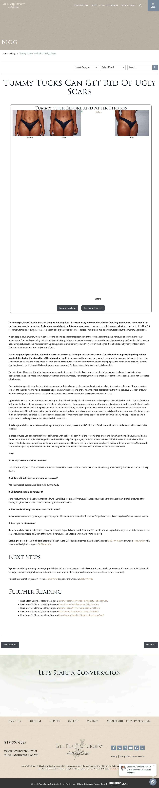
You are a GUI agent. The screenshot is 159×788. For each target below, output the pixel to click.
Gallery (73, 721)
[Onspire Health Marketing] (115, 784)
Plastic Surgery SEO (73, 784)
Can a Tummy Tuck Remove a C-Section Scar (78, 604)
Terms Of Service (138, 757)
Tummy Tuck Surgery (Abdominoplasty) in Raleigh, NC (83, 600)
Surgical (35, 721)
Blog (13, 53)
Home (5, 53)
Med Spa (54, 721)
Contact (93, 721)
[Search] (155, 67)
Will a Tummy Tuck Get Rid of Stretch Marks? (78, 611)
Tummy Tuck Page (67, 308)
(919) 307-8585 (128, 5)
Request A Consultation (105, 5)
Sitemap (114, 757)
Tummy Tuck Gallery (93, 308)
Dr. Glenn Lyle (44, 544)
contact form (51, 579)
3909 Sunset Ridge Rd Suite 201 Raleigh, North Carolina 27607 (21, 753)
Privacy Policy (125, 757)
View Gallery (81, 5)
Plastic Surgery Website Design (94, 784)
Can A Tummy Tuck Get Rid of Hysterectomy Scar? (81, 615)
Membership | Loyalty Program (128, 721)
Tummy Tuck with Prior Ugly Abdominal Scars (79, 608)
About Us (15, 721)
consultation (139, 540)
